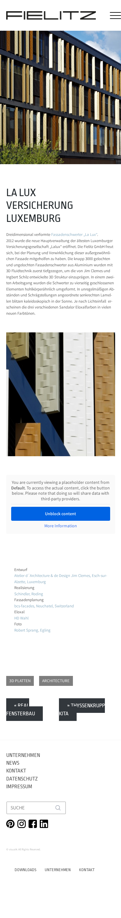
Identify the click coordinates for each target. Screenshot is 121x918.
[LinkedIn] (44, 824)
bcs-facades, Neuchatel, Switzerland (44, 606)
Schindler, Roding (28, 593)
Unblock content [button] (60, 513)
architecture (55, 680)
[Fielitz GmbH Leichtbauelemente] (51, 15)
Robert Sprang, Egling (32, 630)
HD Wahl (21, 618)
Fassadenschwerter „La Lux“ (74, 234)
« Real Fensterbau (20, 710)
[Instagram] (21, 824)
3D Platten (20, 680)
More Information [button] (60, 526)
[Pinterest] (10, 824)
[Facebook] (33, 824)
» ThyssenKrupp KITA (82, 710)
